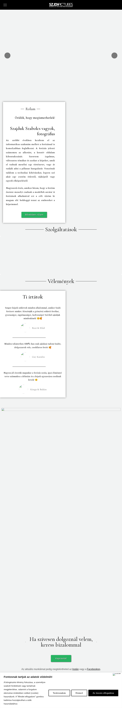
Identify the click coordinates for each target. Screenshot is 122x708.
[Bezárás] (117, 674)
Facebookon (93, 669)
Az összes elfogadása (103, 693)
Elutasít (79, 693)
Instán (75, 669)
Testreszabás (59, 693)
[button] (34, 215)
